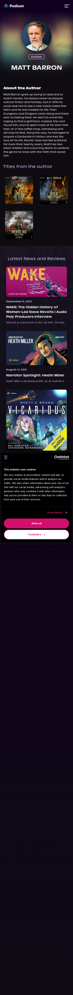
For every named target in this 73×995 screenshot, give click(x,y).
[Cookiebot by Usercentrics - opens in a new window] (54, 457)
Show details (54, 512)
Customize (34, 534)
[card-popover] (19, 190)
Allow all (36, 523)
